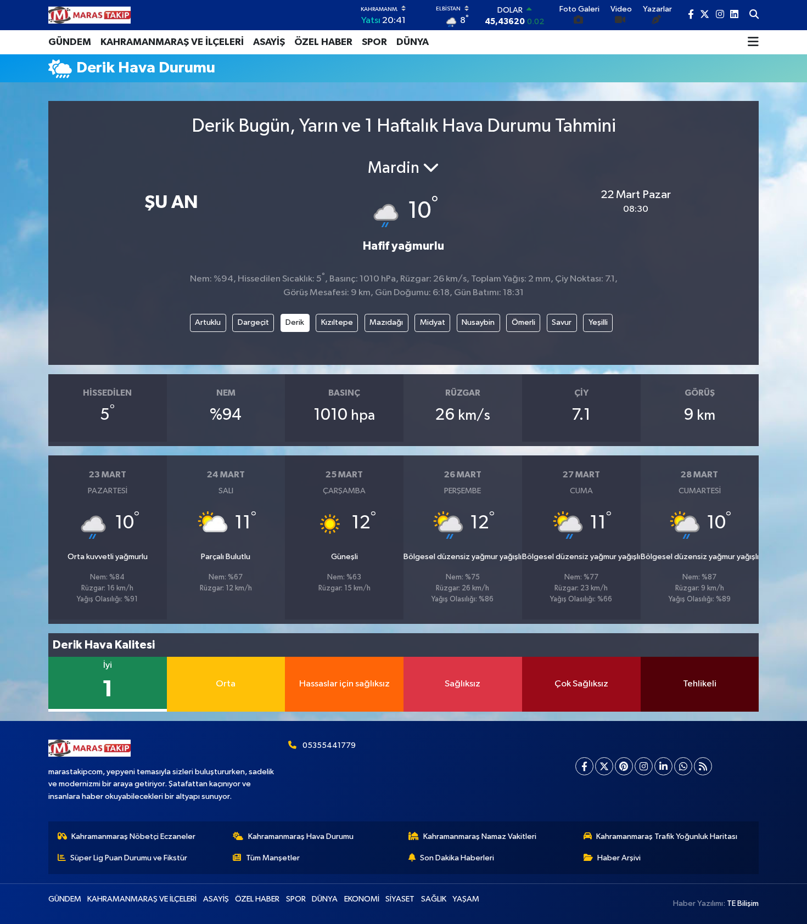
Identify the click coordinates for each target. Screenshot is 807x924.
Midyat (432, 322)
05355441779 (329, 745)
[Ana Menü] (753, 42)
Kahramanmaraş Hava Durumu (301, 836)
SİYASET (399, 899)
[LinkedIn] (663, 766)
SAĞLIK (433, 899)
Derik (294, 322)
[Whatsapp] (683, 766)
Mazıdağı (386, 322)
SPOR (374, 42)
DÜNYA (412, 42)
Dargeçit (253, 322)
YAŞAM (465, 899)
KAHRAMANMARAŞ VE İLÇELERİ (172, 42)
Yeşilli (598, 322)
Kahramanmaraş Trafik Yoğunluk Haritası (666, 836)
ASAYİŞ (269, 42)
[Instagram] (644, 766)
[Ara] (754, 15)
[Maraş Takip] (89, 15)
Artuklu (208, 322)
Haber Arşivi (619, 858)
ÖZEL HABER (323, 42)
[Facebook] (584, 766)
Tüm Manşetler (273, 858)
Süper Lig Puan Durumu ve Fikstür (128, 858)
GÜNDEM (69, 42)
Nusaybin (478, 322)
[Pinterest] (624, 766)
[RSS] (703, 766)
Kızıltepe (337, 322)
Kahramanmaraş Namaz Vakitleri (479, 836)
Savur (561, 322)
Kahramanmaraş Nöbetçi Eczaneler (133, 836)
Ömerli (523, 322)
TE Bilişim (743, 903)
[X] (604, 766)
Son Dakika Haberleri (457, 858)
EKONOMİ (361, 899)
